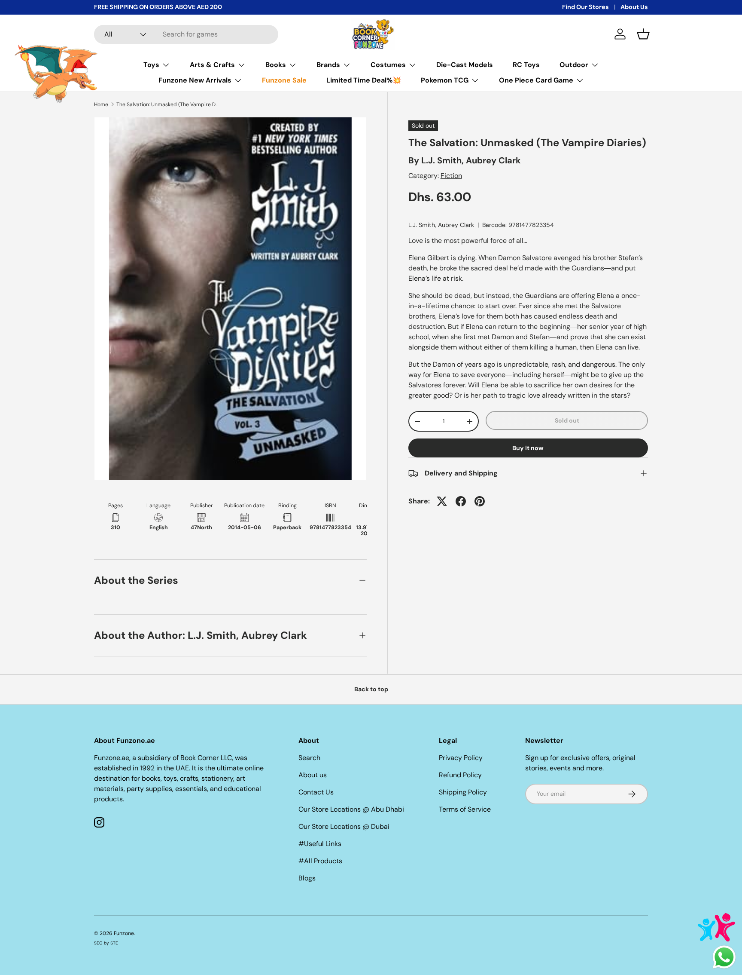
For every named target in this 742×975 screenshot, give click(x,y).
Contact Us (316, 792)
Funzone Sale (284, 80)
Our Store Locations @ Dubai (343, 826)
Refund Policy (460, 774)
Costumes (388, 64)
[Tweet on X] (441, 501)
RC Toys (526, 64)
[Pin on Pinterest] (479, 501)
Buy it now (528, 448)
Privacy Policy (461, 757)
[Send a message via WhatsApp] (724, 957)
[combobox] (186, 34)
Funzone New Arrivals (194, 80)
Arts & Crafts (212, 64)
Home (101, 104)
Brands (328, 64)
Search (309, 757)
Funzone (124, 933)
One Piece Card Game (536, 80)
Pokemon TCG (444, 80)
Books (275, 64)
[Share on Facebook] (460, 501)
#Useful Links (319, 843)
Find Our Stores (585, 7)
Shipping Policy (463, 792)
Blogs (307, 878)
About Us (634, 7)
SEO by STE (106, 943)
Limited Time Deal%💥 (363, 80)
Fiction (451, 175)
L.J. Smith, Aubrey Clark (471, 160)
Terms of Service (465, 809)
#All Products (320, 860)
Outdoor (574, 64)
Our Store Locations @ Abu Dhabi (351, 809)
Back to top (371, 689)
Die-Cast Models (464, 64)
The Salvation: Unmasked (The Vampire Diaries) (167, 104)
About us (312, 774)
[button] (643, 34)
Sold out (567, 420)
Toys (151, 64)
